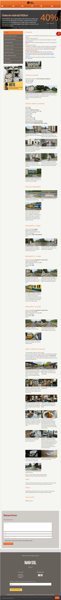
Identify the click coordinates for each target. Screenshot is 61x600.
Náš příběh (20, 574)
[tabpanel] (41, 52)
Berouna (43, 35)
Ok (57, 597)
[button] (59, 6)
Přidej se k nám (21, 575)
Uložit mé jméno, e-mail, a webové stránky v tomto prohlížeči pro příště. (19, 540)
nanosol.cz (30, 567)
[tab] (13, 36)
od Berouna (42, 353)
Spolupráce (20, 577)
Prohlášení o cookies (5, 598)
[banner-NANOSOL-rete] (13, 66)
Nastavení (11, 598)
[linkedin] (41, 575)
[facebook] (39, 575)
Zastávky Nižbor (43, 474)
